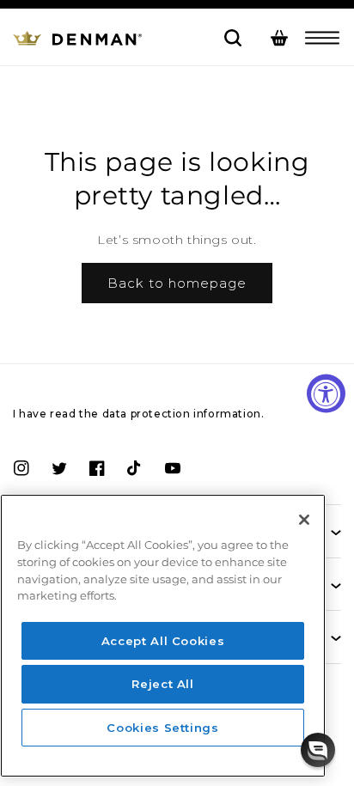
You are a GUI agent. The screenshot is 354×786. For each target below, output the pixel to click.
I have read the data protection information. (138, 413)
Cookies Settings (163, 727)
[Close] (304, 520)
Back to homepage (177, 283)
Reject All (162, 684)
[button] (322, 38)
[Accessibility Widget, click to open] (326, 393)
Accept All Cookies (163, 641)
